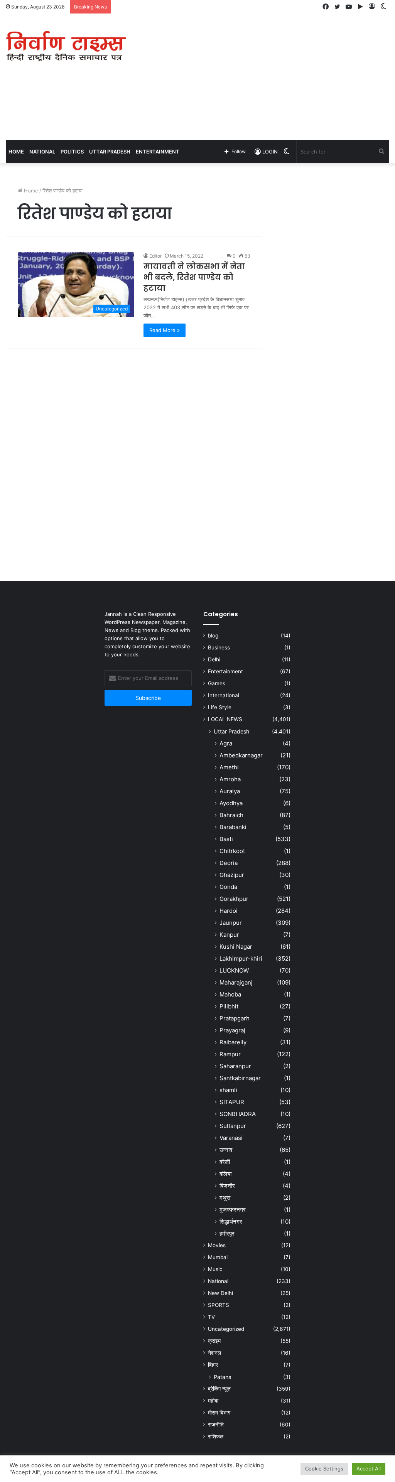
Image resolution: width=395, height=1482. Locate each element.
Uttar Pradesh (231, 731)
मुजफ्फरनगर (232, 1209)
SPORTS (218, 1305)
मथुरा (224, 1197)
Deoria (228, 863)
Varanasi (231, 1137)
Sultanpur (232, 1126)
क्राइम (214, 1341)
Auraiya (229, 791)
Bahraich (231, 815)
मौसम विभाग (219, 1413)
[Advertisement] (266, 76)
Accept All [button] (368, 1468)
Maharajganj (236, 982)
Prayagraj (232, 1030)
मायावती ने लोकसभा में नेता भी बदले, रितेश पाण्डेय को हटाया (194, 277)
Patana (222, 1377)
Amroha (230, 779)
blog (213, 635)
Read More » (164, 330)
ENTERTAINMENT (157, 151)
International (223, 695)
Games (216, 683)
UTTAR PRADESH (109, 151)
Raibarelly (232, 1042)
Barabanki (232, 827)
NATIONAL (42, 151)
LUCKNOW (234, 970)
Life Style (219, 707)
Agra (225, 743)
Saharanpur (235, 1066)
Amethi (229, 767)
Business (219, 647)
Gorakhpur (233, 898)
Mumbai (218, 1257)
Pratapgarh (234, 1018)
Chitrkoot (232, 851)
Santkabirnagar (240, 1078)
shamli (228, 1090)
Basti (226, 839)
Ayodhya (231, 803)
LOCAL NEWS (225, 719)
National (218, 1281)
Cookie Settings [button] (324, 1468)
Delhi (214, 659)
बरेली (224, 1161)
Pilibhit (228, 1006)
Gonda (228, 886)
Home (16, 151)
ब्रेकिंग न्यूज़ (219, 1389)
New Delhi (220, 1293)
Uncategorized (226, 1329)
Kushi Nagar (235, 946)
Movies (217, 1245)
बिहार (213, 1365)
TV (211, 1317)
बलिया (225, 1173)
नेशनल (214, 1353)
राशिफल (215, 1436)
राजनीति (216, 1424)
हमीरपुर (227, 1233)
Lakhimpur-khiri (240, 958)
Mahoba (230, 994)
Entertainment (225, 671)
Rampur (230, 1054)
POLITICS (72, 151)
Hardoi (228, 910)
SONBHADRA (237, 1114)
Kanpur (229, 934)
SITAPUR (231, 1102)
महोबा (213, 1401)
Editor (155, 256)
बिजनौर (227, 1185)
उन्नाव (225, 1149)
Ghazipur (231, 874)
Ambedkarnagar (241, 755)
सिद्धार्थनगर (230, 1221)
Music (215, 1269)
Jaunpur (230, 922)
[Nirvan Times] (66, 46)
